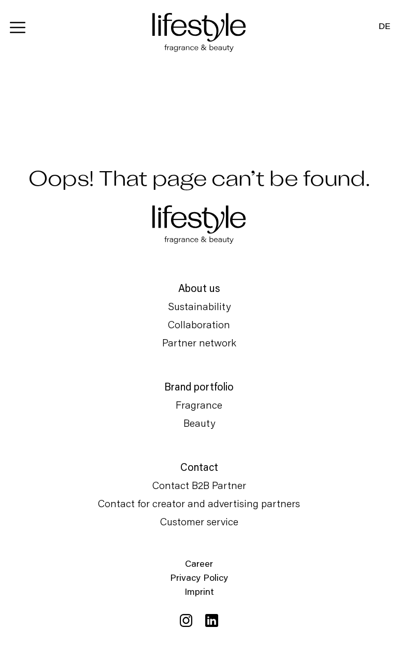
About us (199, 288)
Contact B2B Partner (199, 485)
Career (199, 563)
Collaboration (199, 324)
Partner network (199, 342)
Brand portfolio (199, 386)
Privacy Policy (199, 577)
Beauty (199, 422)
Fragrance (199, 404)
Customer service (199, 521)
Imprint (199, 591)
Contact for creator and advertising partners (199, 503)
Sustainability (199, 306)
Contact (199, 466)
